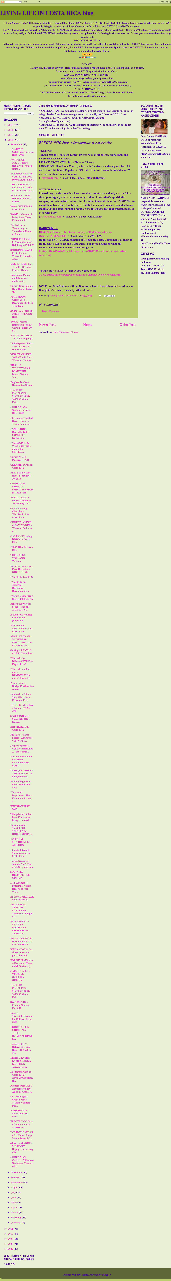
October (16, 1177)
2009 (11, 1238)
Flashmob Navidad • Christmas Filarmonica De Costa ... (21, 761)
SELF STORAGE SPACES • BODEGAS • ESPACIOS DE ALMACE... (19, 927)
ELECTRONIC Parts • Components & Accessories (21, 1124)
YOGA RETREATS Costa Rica (21, 207)
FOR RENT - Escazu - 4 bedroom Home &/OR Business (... (21, 963)
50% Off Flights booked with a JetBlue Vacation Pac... (20, 1101)
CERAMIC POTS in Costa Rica (21, 466)
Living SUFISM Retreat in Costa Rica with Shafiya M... (20, 1048)
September (17, 1182)
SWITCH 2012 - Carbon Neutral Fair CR (19, 1005)
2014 (11, 130)
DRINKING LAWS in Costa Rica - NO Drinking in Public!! (22, 242)
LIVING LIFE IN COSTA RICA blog (46, 12)
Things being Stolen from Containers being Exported (21, 817)
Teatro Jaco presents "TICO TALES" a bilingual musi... (21, 773)
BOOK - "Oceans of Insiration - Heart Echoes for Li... (21, 217)
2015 (11, 125)
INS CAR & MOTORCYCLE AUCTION (20, 842)
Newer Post (47, 324)
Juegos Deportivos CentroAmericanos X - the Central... (21, 748)
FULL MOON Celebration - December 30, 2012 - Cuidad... (21, 301)
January (16, 1222)
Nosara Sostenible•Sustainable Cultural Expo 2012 (21, 1017)
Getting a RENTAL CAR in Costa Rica (21, 651)
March (15, 1212)
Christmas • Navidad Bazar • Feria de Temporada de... (21, 421)
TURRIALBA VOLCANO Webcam (17, 558)
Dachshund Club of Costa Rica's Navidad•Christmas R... (21, 1076)
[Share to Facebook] (111, 296)
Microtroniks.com (51, 216)
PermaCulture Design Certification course (22, 686)
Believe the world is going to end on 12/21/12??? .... (20, 606)
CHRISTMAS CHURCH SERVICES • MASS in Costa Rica (22, 488)
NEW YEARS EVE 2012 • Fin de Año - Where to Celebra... (21, 357)
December (17, 144)
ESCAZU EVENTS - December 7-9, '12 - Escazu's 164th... (21, 941)
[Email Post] (99, 295)
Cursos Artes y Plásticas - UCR (19, 458)
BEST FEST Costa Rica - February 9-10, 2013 (21, 475)
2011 (11, 1228)
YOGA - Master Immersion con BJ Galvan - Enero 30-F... (21, 326)
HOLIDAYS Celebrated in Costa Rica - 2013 (22, 152)
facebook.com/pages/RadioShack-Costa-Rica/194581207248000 (75, 234)
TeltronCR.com (49, 178)
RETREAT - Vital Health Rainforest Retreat (20, 198)
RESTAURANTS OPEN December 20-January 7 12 (20, 500)
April (14, 1207)
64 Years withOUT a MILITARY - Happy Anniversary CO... (21, 1147)
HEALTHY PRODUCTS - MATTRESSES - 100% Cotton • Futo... (20, 396)
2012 (11, 140)
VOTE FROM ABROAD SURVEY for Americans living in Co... (21, 910)
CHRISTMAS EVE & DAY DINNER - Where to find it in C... (21, 526)
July (13, 1192)
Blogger (106, 1274)
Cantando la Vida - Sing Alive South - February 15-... (20, 697)
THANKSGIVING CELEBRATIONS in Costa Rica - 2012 (22, 187)
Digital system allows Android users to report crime (21, 346)
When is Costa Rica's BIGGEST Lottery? (21, 597)
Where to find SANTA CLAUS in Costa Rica (21, 628)
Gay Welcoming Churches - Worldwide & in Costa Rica (19, 513)
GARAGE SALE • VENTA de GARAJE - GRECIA (20, 975)
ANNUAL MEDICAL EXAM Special (22, 898)
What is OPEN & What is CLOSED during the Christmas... (20, 447)
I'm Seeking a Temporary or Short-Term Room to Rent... (21, 229)
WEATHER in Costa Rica (21, 548)
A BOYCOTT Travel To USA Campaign (21, 337)
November (17, 1172)
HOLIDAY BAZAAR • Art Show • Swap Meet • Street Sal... (21, 1135)
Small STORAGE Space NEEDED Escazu (20, 719)
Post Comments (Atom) (66, 332)
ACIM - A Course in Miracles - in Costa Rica (21, 313)
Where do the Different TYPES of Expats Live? (21, 661)
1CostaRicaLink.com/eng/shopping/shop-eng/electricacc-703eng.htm (80, 274)
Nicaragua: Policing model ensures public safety (21, 278)
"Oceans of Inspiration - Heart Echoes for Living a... (21, 796)
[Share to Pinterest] (114, 296)
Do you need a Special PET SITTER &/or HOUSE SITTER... (21, 829)
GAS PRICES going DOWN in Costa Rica (21, 539)
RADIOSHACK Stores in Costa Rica (19, 1113)
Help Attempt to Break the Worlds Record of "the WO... (20, 887)
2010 (11, 1233)
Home (87, 324)
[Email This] (105, 296)
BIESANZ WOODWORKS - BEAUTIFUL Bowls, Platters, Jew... (20, 371)
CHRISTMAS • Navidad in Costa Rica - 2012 (20, 410)
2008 (11, 1244)
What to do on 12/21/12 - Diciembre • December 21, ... (19, 586)
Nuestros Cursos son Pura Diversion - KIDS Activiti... (21, 569)
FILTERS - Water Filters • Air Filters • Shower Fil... (21, 737)
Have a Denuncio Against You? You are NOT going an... (21, 864)
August (15, 1187)
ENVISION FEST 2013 (20, 807)
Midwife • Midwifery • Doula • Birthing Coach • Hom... (21, 267)
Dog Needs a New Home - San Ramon (21, 383)
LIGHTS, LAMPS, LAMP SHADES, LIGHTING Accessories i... (20, 1062)
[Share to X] (109, 296)
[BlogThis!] (107, 296)
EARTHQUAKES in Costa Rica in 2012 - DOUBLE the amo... (22, 176)
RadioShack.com (50, 232)
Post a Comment (51, 311)
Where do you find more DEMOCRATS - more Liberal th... (20, 673)
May (13, 1202)
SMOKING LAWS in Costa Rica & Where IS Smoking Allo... (21, 254)
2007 (11, 1249)
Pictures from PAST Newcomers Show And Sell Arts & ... (21, 1088)
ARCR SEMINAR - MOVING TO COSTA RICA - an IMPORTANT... (21, 640)
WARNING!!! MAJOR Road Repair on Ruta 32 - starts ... (21, 164)
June (14, 1197)
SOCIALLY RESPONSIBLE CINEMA (20, 875)
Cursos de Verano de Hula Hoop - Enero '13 (21, 289)
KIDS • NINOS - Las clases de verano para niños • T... (21, 952)
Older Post (128, 324)
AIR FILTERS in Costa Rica (19, 728)
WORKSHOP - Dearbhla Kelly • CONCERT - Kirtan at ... (20, 433)
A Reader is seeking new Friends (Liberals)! (21, 617)
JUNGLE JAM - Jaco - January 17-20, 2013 (22, 708)
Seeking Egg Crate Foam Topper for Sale (20, 784)
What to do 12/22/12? (21, 577)
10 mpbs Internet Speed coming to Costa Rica (20, 853)
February (16, 1217)
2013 (11, 135)
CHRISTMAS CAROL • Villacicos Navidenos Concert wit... (22, 1161)
